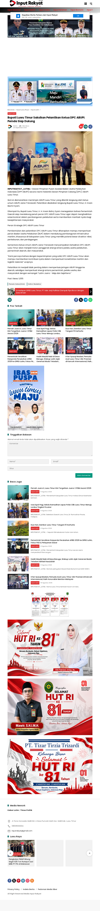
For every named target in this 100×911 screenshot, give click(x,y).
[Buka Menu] (85, 3)
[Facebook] (76, 300)
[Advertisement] (50, 56)
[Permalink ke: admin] (10, 126)
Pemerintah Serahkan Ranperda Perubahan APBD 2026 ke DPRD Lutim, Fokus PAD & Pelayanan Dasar (21, 359)
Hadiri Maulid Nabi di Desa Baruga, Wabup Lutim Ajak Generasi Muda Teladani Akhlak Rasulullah (48, 359)
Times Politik (26, 810)
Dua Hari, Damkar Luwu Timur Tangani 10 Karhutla (78, 330)
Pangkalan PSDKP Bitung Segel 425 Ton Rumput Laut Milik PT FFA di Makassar (21, 861)
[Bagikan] (90, 127)
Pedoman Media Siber (47, 889)
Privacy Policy (14, 889)
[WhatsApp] (90, 300)
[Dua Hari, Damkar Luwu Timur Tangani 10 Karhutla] (78, 317)
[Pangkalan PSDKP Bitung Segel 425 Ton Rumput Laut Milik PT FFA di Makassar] (21, 848)
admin (15, 126)
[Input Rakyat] (30, 3)
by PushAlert (84, 20)
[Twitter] (81, 300)
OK (78, 16)
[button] (91, 3)
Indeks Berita (29, 889)
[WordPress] (23, 881)
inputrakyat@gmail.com (22, 831)
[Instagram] (28, 881)
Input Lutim (12, 113)
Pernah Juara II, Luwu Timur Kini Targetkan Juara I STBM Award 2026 (20, 331)
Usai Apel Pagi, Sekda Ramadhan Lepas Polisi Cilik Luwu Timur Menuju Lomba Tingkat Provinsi (48, 331)
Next (66, 16)
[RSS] (32, 881)
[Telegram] (86, 300)
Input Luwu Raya (14, 854)
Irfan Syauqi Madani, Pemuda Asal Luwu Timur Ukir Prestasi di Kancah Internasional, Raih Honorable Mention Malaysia (78, 359)
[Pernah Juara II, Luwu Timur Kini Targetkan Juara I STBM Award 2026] (21, 317)
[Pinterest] (18, 881)
